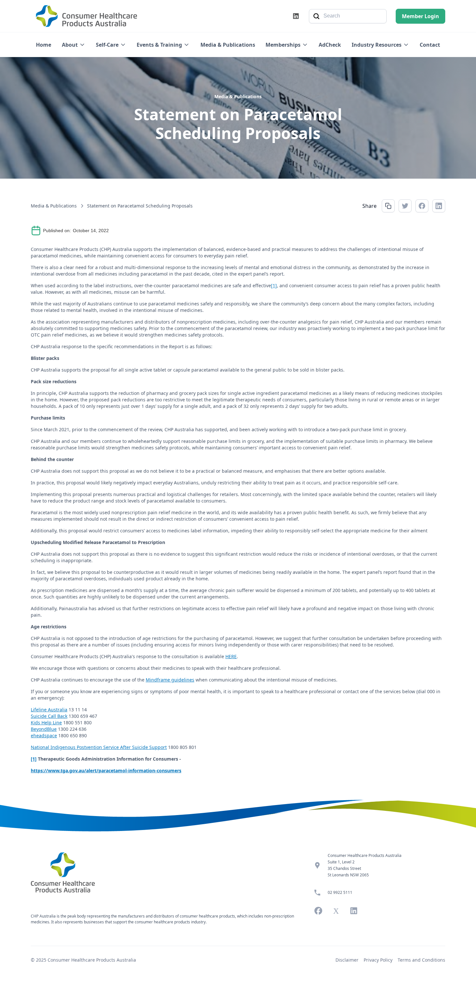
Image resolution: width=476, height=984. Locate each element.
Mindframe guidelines (170, 680)
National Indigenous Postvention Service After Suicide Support (99, 747)
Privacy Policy (378, 960)
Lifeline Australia (49, 709)
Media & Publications (227, 44)
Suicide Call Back (49, 716)
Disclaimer (346, 960)
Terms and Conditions (421, 960)
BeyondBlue (44, 729)
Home (43, 44)
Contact (430, 44)
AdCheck (330, 44)
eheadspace (44, 735)
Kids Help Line (46, 722)
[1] (274, 285)
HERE (231, 656)
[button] (73, 44)
